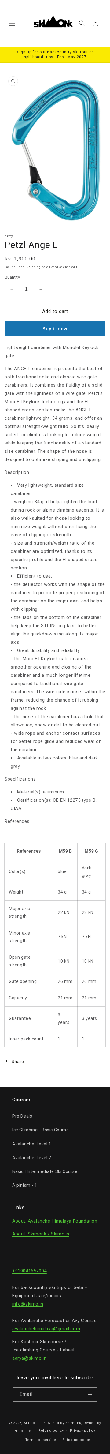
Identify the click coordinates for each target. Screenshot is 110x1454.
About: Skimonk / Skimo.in (40, 1234)
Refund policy (51, 1431)
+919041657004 (29, 1271)
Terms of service (40, 1440)
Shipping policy (76, 1440)
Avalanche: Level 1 (31, 1143)
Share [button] (18, 1061)
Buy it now (55, 329)
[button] (12, 23)
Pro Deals (22, 1116)
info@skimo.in (27, 1304)
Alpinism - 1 (24, 1185)
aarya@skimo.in (29, 1358)
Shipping (34, 267)
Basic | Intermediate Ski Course (45, 1171)
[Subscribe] (90, 1394)
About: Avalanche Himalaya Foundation (54, 1221)
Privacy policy (82, 1431)
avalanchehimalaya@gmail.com (46, 1329)
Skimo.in (32, 1423)
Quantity (12, 277)
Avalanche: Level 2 (31, 1157)
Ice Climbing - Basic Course (40, 1129)
